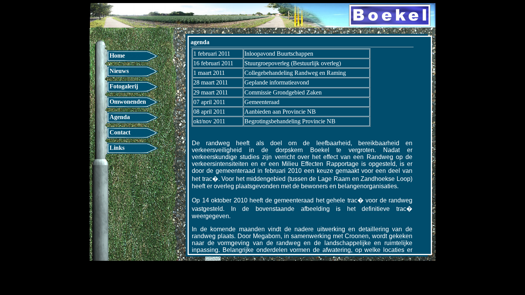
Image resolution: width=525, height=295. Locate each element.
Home (117, 55)
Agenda (120, 117)
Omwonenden (128, 101)
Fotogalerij (124, 86)
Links (117, 147)
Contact (120, 132)
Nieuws (119, 71)
